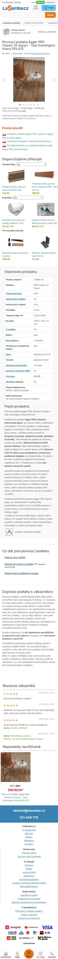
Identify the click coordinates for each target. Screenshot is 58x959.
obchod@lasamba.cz (29, 810)
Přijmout (40, 2)
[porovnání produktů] (36, 8)
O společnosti (29, 830)
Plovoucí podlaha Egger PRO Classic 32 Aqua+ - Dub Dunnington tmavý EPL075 (16, 797)
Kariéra (29, 837)
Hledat (50, 15)
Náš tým (29, 833)
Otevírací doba (29, 853)
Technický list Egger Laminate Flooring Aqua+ (29, 141)
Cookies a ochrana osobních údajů (29, 883)
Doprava (29, 865)
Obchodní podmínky (29, 879)
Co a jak (41, 957)
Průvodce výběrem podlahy (29, 911)
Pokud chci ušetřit (15, 557)
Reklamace (29, 876)
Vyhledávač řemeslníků (29, 898)
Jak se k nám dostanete (29, 856)
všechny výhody (46, 31)
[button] (20, 104)
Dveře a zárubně (29, 914)
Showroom (6, 957)
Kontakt (52, 957)
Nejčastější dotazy (29, 886)
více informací (30, 118)
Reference (29, 840)
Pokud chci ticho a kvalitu (19, 564)
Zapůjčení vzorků (29, 895)
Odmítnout (50, 2)
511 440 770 (29, 817)
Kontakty (29, 844)
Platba (29, 868)
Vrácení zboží (29, 872)
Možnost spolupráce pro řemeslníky (29, 902)
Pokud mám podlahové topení (22, 573)
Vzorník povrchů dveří (29, 918)
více (34, 2)
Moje (17, 957)
